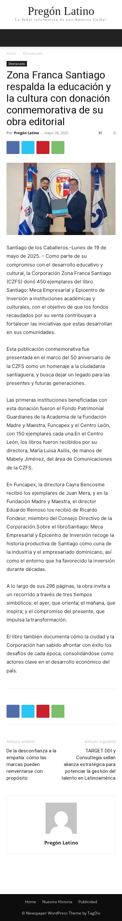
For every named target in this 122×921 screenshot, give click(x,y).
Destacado (33, 53)
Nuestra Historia (57, 901)
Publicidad (87, 901)
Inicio (11, 53)
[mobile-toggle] (11, 38)
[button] (113, 38)
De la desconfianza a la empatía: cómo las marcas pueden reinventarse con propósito (31, 764)
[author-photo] (61, 833)
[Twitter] (27, 147)
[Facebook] (13, 147)
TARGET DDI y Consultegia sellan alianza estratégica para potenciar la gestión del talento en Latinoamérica (88, 764)
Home (30, 901)
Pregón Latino (26, 132)
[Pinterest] (42, 147)
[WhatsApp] (57, 147)
